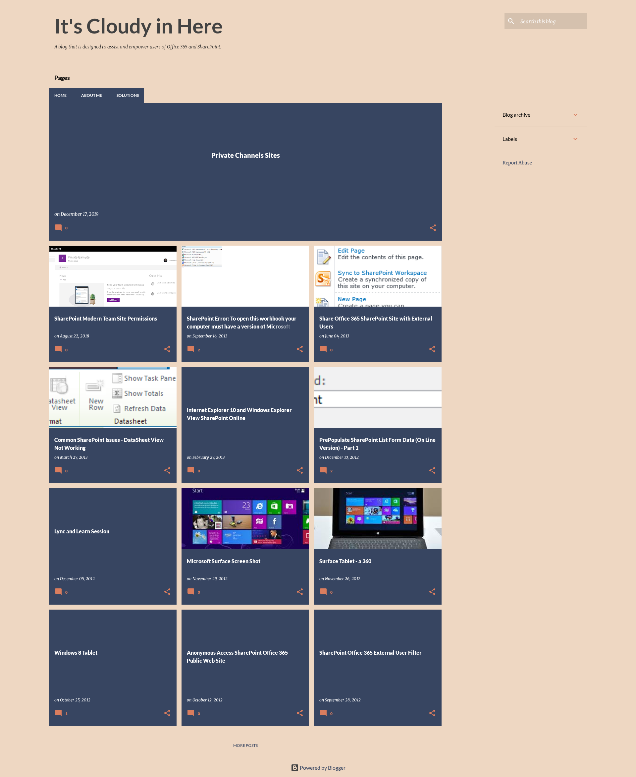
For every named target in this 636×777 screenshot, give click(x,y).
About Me (91, 95)
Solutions (128, 95)
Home (60, 95)
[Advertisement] (468, 202)
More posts (245, 745)
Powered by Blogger (322, 767)
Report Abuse (517, 163)
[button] (433, 228)
